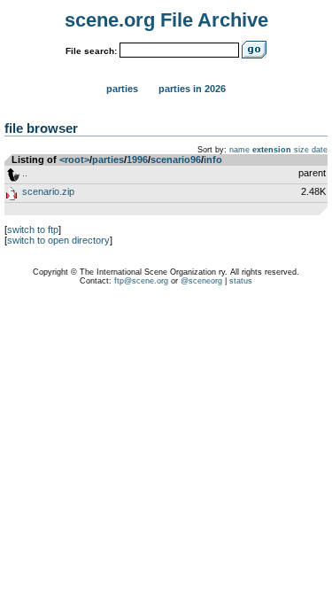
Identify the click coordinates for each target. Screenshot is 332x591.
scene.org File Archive (166, 20)
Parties (122, 88)
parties (108, 159)
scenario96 (176, 159)
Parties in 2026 (192, 88)
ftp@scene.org (141, 280)
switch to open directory (58, 240)
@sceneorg (201, 280)
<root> (74, 159)
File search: (91, 51)
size (301, 149)
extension (271, 149)
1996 (137, 159)
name (239, 149)
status (240, 280)
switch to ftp (32, 229)
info (213, 159)
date (320, 149)
